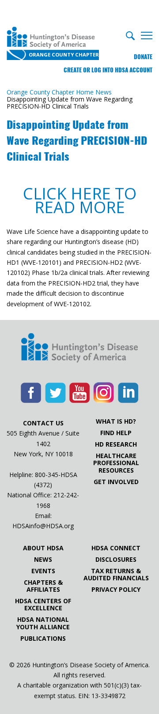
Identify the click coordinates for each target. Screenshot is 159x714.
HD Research (116, 444)
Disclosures (115, 559)
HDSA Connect (115, 548)
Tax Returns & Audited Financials (116, 574)
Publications (43, 638)
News (43, 559)
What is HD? (116, 421)
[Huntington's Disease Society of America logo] (79, 348)
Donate (143, 56)
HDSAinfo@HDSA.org (43, 526)
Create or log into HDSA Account (108, 70)
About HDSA (43, 548)
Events (43, 571)
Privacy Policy (115, 589)
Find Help (116, 432)
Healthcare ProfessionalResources (116, 462)
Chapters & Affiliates (43, 586)
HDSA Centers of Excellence (43, 605)
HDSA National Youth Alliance (43, 623)
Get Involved (116, 481)
